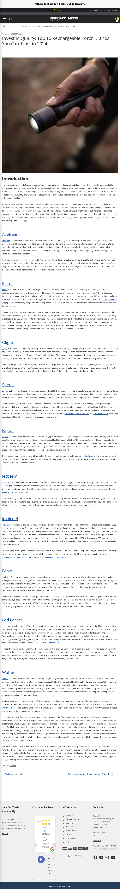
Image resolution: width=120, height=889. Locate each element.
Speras (8, 384)
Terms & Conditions (73, 827)
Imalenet (10, 518)
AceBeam (11, 234)
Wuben (8, 672)
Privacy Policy (71, 830)
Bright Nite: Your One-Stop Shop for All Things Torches (91, 774)
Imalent (5, 524)
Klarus (7, 283)
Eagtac (8, 430)
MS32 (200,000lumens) (57, 557)
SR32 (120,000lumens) (26, 557)
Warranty (69, 823)
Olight (7, 342)
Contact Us (97, 841)
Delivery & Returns (72, 819)
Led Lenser (12, 620)
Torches (15, 26)
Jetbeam (9, 476)
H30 (47, 269)
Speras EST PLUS (101, 413)
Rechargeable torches (15, 774)
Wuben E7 (6, 707)
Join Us (5, 834)
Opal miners (90, 456)
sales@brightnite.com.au (107, 849)
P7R (114, 629)
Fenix (7, 571)
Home (8, 26)
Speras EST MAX (82, 413)
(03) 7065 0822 (105, 10)
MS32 (81, 538)
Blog (67, 842)
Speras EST (69, 413)
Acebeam (6, 240)
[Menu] (4, 19)
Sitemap (69, 834)
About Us (69, 815)
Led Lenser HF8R (51, 642)
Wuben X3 (92, 707)
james (22, 34)
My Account (93, 10)
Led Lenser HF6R (33, 642)
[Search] (11, 19)
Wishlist (115, 10)
